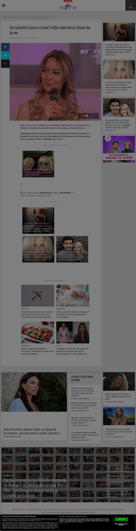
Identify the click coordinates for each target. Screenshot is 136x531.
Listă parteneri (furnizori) (64, 523)
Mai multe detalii (38, 520)
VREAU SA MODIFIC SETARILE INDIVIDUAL (121, 524)
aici (36, 525)
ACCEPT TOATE (121, 519)
